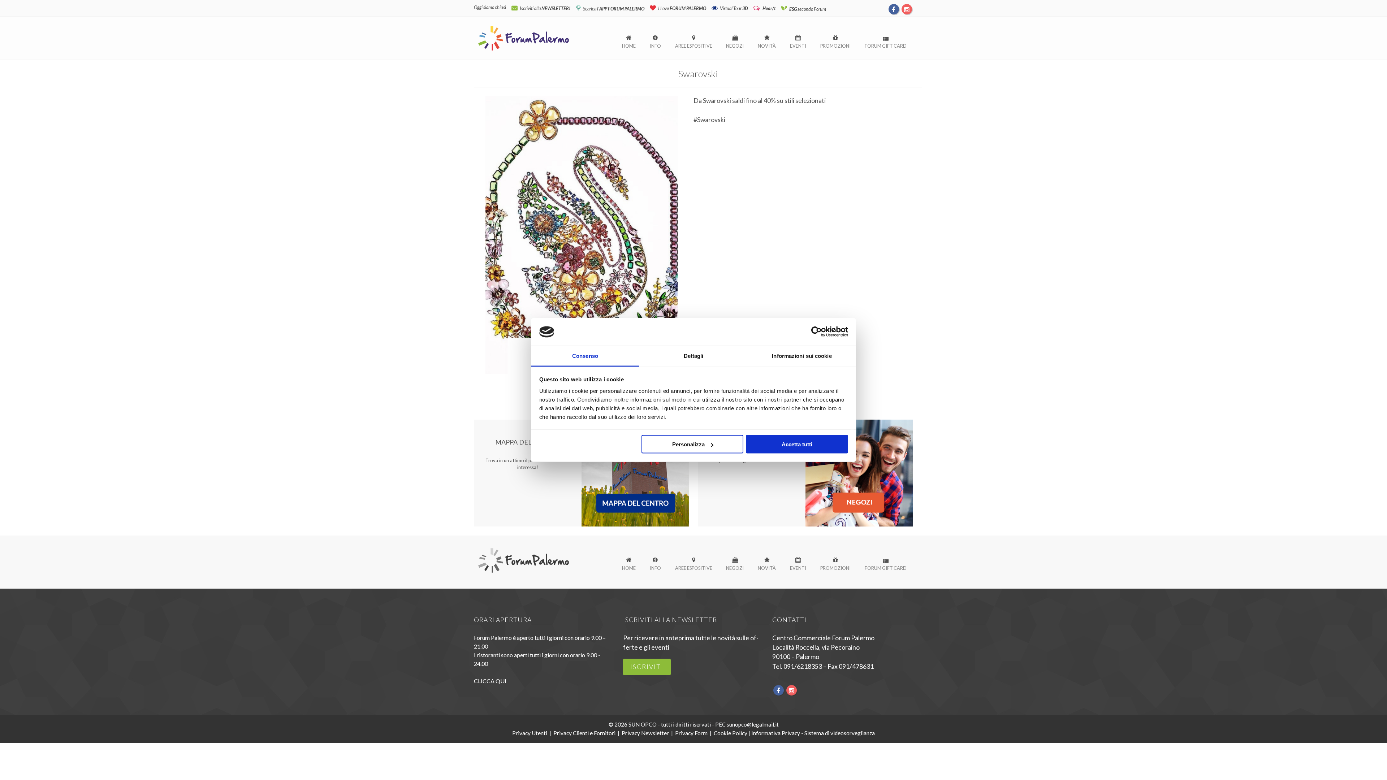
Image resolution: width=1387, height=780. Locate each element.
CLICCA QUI (490, 680)
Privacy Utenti (529, 733)
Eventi (798, 46)
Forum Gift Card (886, 46)
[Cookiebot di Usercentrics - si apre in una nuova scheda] (816, 331)
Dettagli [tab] (694, 355)
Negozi (735, 46)
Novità (767, 46)
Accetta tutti (797, 444)
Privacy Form (691, 733)
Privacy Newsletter (645, 733)
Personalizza (688, 444)
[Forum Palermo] (523, 51)
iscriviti (647, 667)
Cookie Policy (730, 733)
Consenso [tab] (585, 355)
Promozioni (835, 46)
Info (655, 46)
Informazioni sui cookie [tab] (801, 355)
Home (629, 46)
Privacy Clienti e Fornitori (584, 733)
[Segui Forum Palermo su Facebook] (893, 9)
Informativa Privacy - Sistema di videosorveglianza (813, 733)
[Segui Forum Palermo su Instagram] (906, 9)
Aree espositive (693, 46)
